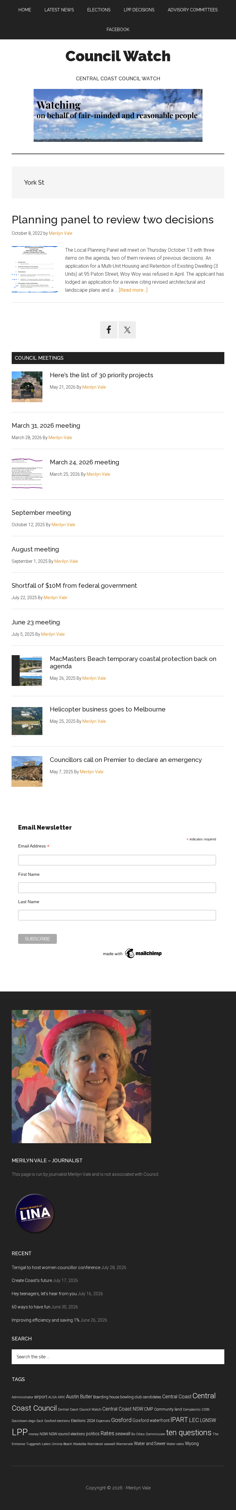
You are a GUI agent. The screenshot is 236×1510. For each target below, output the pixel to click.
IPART (179, 1420)
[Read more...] (133, 290)
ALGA (52, 1397)
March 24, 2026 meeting (84, 462)
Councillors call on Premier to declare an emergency (126, 759)
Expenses (103, 1421)
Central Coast (176, 1397)
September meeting (41, 512)
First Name (29, 874)
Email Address (33, 846)
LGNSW (208, 1420)
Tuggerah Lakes (38, 1444)
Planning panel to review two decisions (113, 219)
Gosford (121, 1420)
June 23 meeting (36, 622)
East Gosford (46, 1421)
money (34, 1434)
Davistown (20, 1421)
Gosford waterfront (151, 1420)
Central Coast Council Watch (79, 1410)
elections (63, 1421)
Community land (168, 1409)
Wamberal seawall (101, 1444)
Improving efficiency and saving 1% (46, 1320)
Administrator (22, 1397)
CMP (148, 1409)
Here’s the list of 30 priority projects (101, 375)
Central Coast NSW (122, 1409)
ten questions (189, 1432)
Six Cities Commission (148, 1434)
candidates (152, 1397)
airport (40, 1397)
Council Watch (118, 56)
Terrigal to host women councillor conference (56, 1267)
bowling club (131, 1397)
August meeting (35, 549)
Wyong (192, 1443)
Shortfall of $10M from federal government (74, 585)
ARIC (61, 1397)
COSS (205, 1410)
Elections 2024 (83, 1421)
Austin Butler (79, 1397)
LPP (20, 1432)
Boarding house (106, 1397)
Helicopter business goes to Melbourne (108, 709)
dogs (32, 1421)
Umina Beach (62, 1444)
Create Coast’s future (32, 1280)
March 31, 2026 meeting (46, 425)
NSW (44, 1434)
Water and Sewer (150, 1443)
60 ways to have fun (31, 1306)
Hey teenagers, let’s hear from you (44, 1293)
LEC (194, 1420)
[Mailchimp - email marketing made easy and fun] (133, 958)
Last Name (28, 901)
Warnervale (124, 1444)
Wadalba (79, 1444)
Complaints (192, 1410)
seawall (122, 1433)
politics (93, 1433)
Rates (107, 1433)
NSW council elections (67, 1434)
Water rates (175, 1444)
